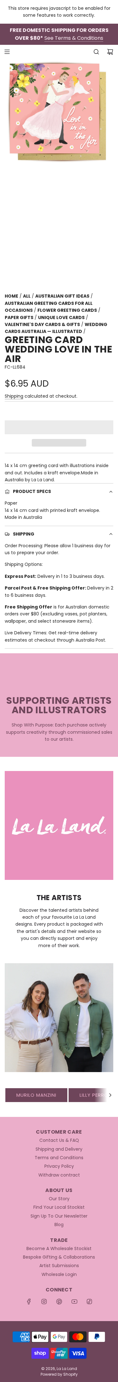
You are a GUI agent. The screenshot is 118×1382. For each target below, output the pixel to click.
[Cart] (110, 52)
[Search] (96, 52)
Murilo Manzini (36, 1095)
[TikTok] (89, 1301)
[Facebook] (29, 1301)
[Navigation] (7, 52)
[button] (59, 427)
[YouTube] (74, 1301)
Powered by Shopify (59, 1374)
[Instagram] (44, 1301)
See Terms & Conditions (73, 38)
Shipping (14, 396)
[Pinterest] (59, 1301)
